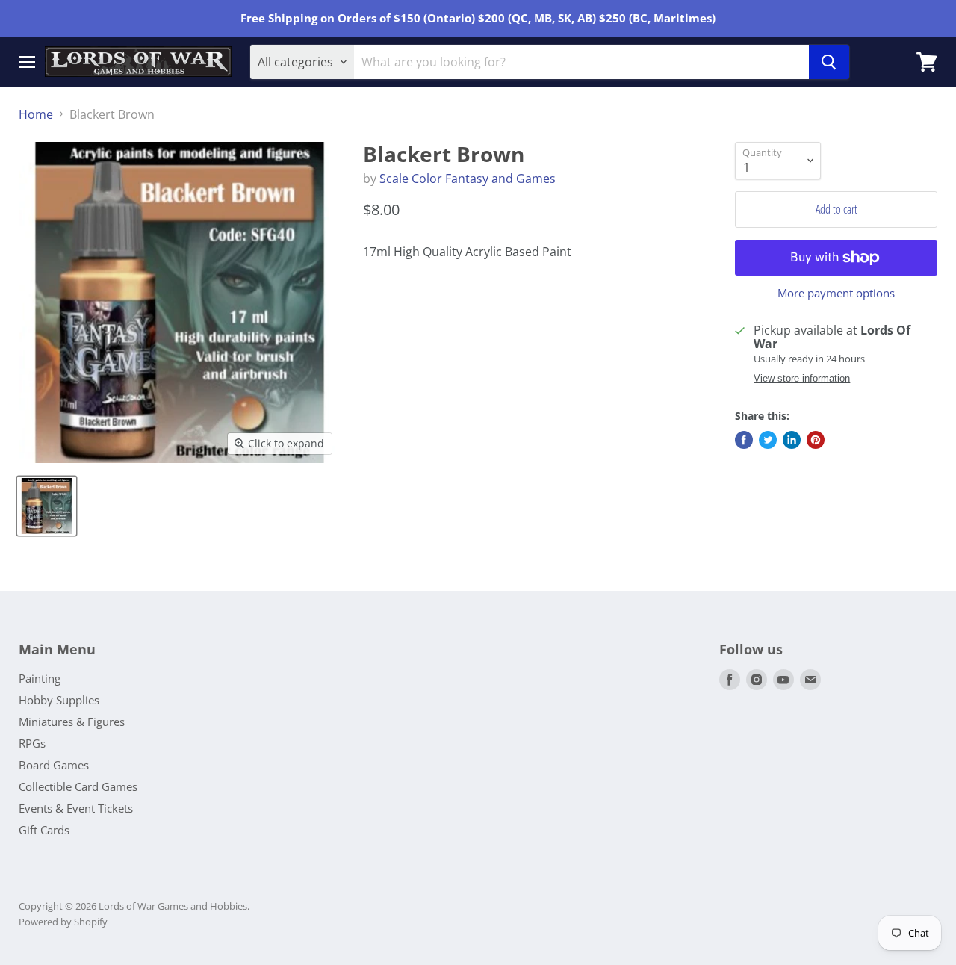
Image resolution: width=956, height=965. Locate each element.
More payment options (836, 293)
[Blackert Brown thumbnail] (46, 506)
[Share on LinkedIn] (792, 440)
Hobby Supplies (59, 699)
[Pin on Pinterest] (816, 440)
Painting (39, 678)
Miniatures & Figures (72, 721)
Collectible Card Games (78, 786)
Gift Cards (44, 829)
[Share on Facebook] (744, 440)
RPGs (32, 743)
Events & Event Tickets (76, 808)
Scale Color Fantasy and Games (467, 178)
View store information (802, 378)
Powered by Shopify (63, 921)
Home (36, 114)
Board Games (54, 764)
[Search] (829, 62)
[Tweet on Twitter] (768, 440)
